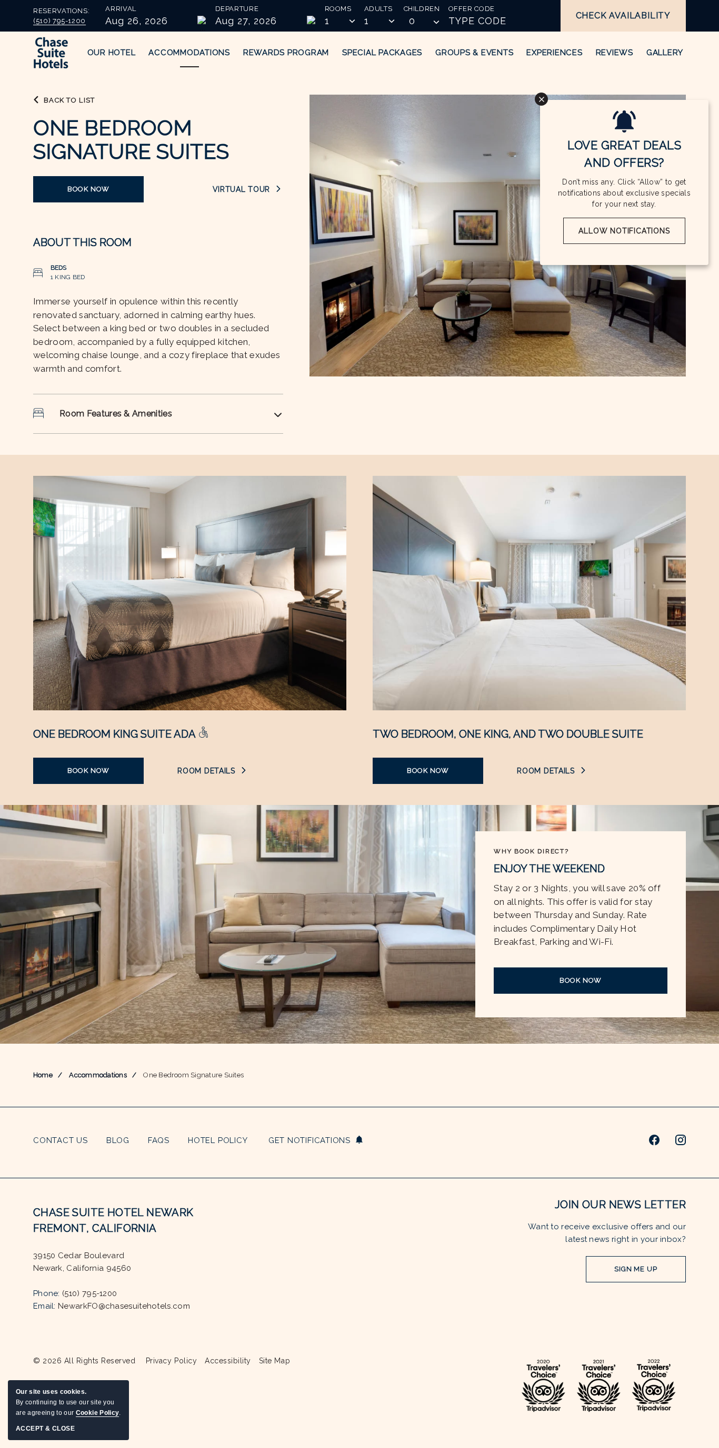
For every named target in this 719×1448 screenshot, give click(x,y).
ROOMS (338, 9)
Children (422, 9)
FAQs (158, 1140)
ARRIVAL (120, 9)
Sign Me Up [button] (638, 1273)
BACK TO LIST (69, 100)
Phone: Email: (111, 1281)
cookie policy (97, 1412)
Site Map (274, 1361)
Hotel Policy (217, 1140)
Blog (117, 1140)
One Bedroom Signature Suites (131, 139)
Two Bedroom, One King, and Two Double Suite (508, 734)
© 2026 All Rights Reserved (84, 1361)
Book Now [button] (98, 193)
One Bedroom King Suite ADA (115, 734)
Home (43, 1075)
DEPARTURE (237, 9)
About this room (82, 242)
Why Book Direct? (531, 851)
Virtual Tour (248, 189)
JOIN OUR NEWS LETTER (620, 1204)
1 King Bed (68, 277)
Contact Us (60, 1140)
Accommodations (97, 1075)
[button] (422, 21)
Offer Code (471, 9)
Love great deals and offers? (624, 153)
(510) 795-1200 (59, 21)
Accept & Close (45, 1428)
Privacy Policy (171, 1361)
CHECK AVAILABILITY (623, 16)
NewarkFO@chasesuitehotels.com (124, 1306)
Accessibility (228, 1361)
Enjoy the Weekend (549, 868)
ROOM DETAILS (211, 771)
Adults (378, 9)
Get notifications (309, 1140)
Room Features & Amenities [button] (115, 414)
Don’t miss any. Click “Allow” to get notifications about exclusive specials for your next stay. (624, 193)
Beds (58, 267)
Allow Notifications (624, 231)
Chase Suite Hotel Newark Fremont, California (113, 1220)
